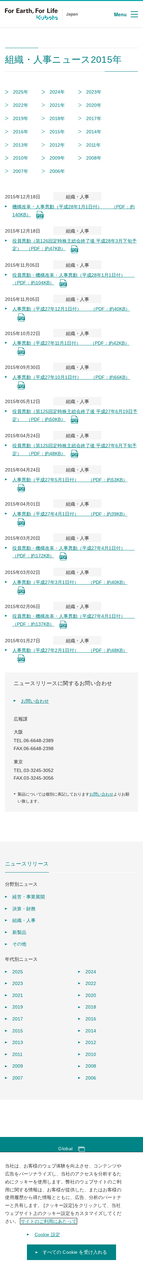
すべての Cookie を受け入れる (75, 1252)
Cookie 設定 (47, 1234)
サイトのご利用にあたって (48, 1221)
